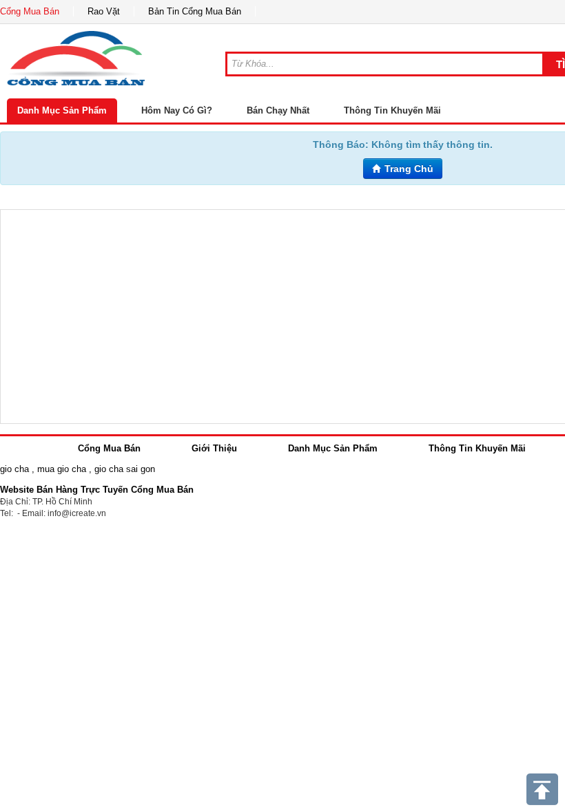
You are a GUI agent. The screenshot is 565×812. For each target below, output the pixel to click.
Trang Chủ (407, 168)
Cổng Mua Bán (29, 11)
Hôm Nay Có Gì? (176, 110)
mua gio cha (61, 469)
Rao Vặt (104, 11)
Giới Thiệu (214, 448)
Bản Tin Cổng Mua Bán (194, 11)
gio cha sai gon (124, 469)
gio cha (14, 469)
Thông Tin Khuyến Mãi (392, 110)
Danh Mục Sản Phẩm (62, 110)
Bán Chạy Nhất (278, 110)
